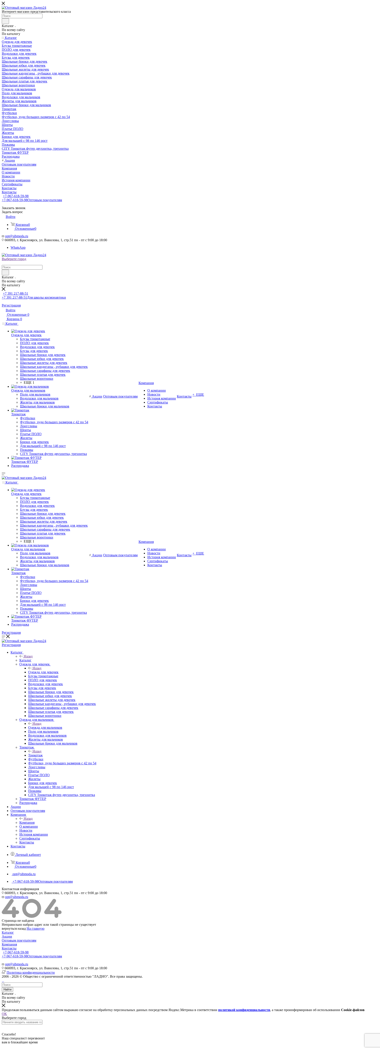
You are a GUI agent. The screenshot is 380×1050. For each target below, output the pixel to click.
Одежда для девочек (43, 672)
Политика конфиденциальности (31, 972)
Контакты (9, 948)
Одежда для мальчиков (45, 727)
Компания (27, 822)
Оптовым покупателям (19, 940)
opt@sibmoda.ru (16, 236)
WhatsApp (18, 247)
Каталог (25, 660)
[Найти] (5, 21)
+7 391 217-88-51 (15, 293)
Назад (28, 656)
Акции (7, 936)
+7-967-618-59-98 (16, 196)
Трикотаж (35, 755)
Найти (7, 989)
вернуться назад (14, 928)
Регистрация (11, 305)
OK (4, 1014)
